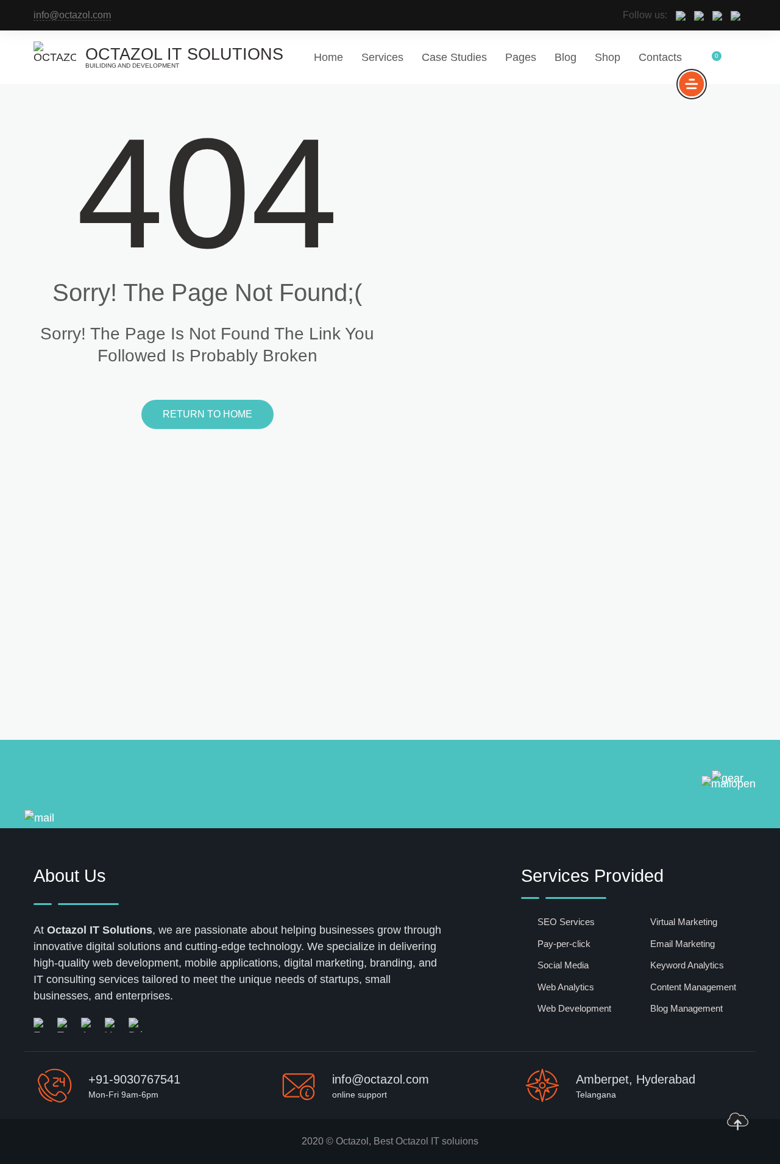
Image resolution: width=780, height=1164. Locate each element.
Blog (565, 57)
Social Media (563, 965)
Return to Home (207, 414)
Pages (520, 57)
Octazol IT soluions (436, 1141)
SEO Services (566, 922)
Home (328, 57)
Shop (607, 57)
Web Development (574, 1008)
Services (382, 57)
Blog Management (686, 1008)
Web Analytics (565, 987)
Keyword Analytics (687, 965)
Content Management (693, 987)
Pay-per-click (563, 944)
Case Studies (454, 57)
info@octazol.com (72, 15)
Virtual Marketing (683, 922)
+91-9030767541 (134, 1079)
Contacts (660, 57)
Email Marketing (682, 944)
